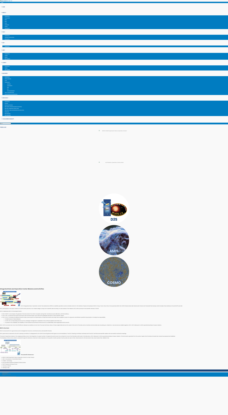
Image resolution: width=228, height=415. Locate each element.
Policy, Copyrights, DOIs (6, 374)
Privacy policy (4, 373)
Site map (4, 374)
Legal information (5, 372)
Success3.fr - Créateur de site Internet (8, 376)
